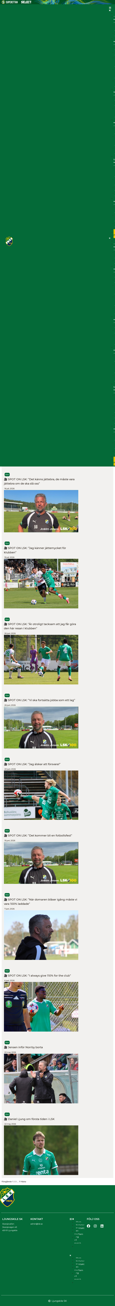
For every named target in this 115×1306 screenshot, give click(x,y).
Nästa (23, 1181)
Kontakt (80, 1228)
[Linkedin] (102, 1226)
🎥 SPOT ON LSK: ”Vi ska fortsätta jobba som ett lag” (39, 700)
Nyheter (80, 1225)
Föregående (7, 1181)
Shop (78, 1222)
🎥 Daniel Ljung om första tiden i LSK (29, 1119)
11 (20, 1181)
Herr (7, 475)
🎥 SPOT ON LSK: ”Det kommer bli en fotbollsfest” (38, 835)
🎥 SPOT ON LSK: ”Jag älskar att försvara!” (32, 764)
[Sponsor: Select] (26, 3)
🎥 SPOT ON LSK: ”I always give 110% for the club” (37, 975)
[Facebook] (88, 1226)
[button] (111, 9)
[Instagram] (95, 1226)
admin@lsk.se (36, 1224)
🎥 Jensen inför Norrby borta (23, 1047)
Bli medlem (78, 1232)
